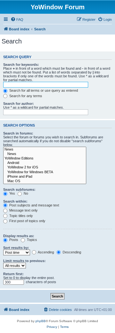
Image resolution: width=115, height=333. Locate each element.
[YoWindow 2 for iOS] (45, 167)
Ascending (45, 252)
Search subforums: (19, 189)
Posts (13, 240)
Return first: (13, 274)
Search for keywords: (21, 64)
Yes (11, 193)
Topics (31, 240)
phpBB (40, 321)
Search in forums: (18, 133)
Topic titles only (20, 216)
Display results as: (18, 236)
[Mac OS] (45, 181)
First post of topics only (26, 221)
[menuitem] (17, 19)
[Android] (45, 163)
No (25, 193)
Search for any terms (25, 96)
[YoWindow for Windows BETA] (45, 172)
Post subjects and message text (33, 205)
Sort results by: (16, 248)
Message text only (23, 210)
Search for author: (18, 103)
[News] (45, 149)
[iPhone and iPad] (45, 176)
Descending (71, 252)
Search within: (15, 201)
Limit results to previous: (24, 261)
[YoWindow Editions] (45, 158)
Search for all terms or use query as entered (43, 90)
